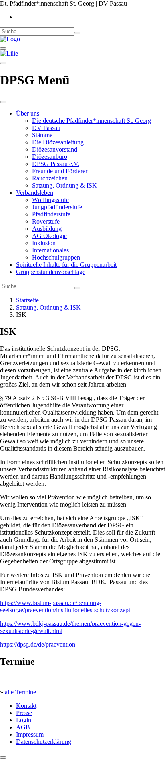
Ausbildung (47, 228)
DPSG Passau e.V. (55, 163)
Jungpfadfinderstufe (57, 207)
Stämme (42, 135)
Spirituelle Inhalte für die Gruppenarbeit (66, 264)
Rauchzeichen (50, 178)
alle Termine (20, 692)
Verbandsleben (34, 192)
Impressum (30, 734)
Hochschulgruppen (56, 257)
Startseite (27, 300)
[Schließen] (3, 102)
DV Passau (46, 127)
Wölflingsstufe (50, 199)
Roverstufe (46, 221)
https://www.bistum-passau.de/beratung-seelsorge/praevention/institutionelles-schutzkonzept (65, 606)
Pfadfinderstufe (51, 214)
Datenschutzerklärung (43, 741)
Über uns (27, 113)
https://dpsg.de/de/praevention (37, 644)
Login (23, 720)
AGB (23, 727)
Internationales (50, 250)
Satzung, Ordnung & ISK (64, 185)
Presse (24, 712)
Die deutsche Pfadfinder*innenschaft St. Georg (91, 120)
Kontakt (26, 705)
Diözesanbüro (49, 156)
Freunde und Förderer (59, 171)
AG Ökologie (49, 235)
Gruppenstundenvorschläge (50, 271)
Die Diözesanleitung (58, 142)
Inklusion (44, 243)
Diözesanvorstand (54, 149)
